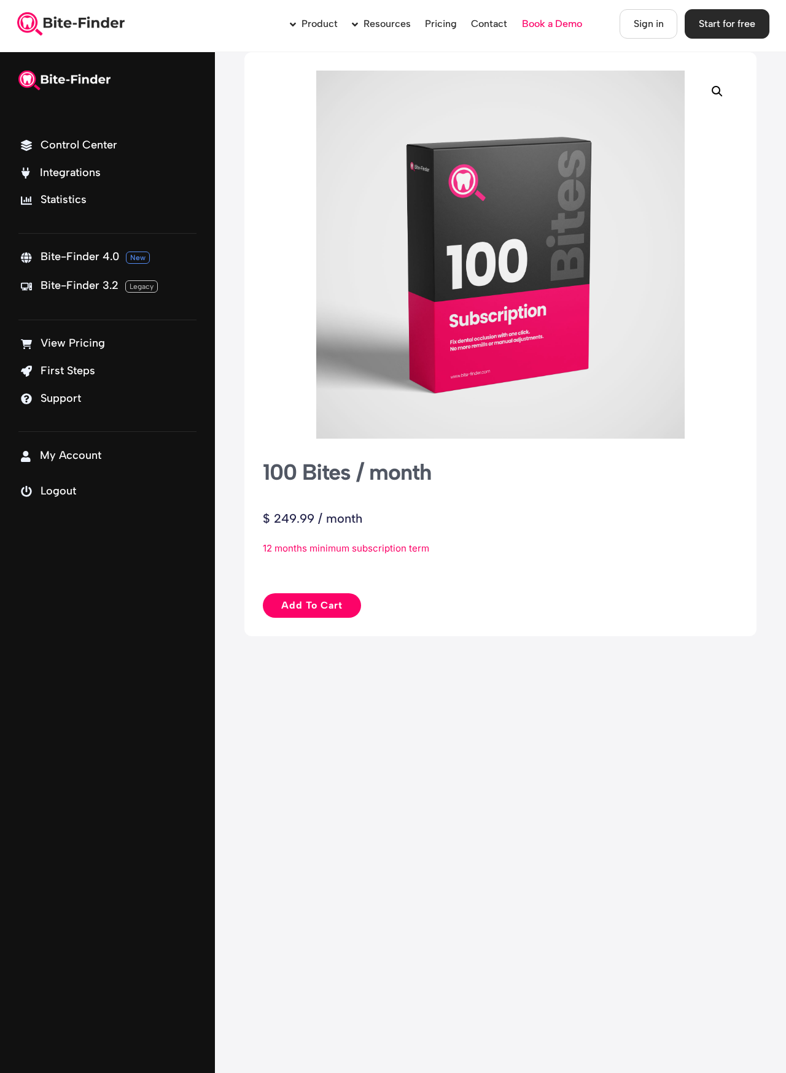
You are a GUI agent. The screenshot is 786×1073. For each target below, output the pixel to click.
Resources (386, 23)
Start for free (727, 23)
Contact (489, 23)
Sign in (649, 23)
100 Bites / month (347, 472)
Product (318, 23)
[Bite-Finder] (71, 30)
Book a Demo (552, 23)
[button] (717, 91)
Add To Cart (312, 605)
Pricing (441, 23)
